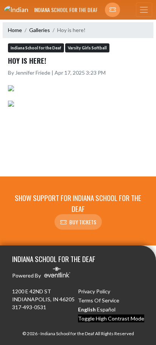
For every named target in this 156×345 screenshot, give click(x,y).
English (87, 309)
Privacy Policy (94, 291)
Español (106, 309)
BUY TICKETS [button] (82, 222)
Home (15, 30)
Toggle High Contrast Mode (111, 318)
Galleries (39, 30)
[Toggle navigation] (144, 10)
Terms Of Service (98, 300)
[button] (112, 10)
